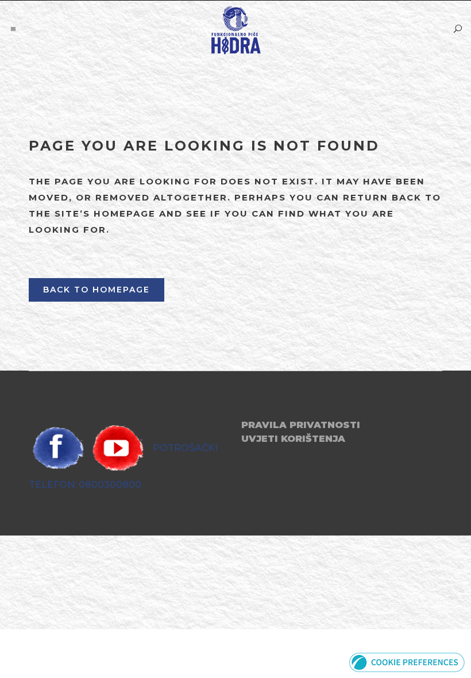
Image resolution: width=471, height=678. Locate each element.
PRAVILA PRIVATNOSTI (300, 424)
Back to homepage (96, 289)
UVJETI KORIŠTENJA (293, 438)
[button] (407, 661)
